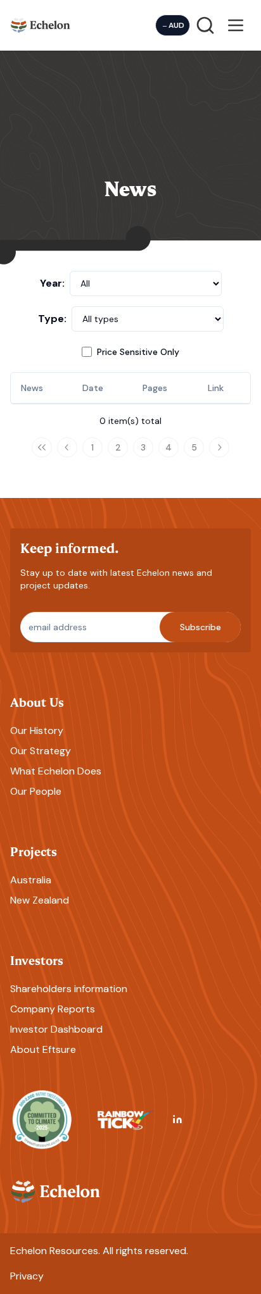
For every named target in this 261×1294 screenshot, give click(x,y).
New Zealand (39, 900)
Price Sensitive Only (138, 351)
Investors (36, 959)
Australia (30, 880)
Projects (33, 850)
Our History (36, 730)
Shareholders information (68, 988)
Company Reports (52, 1009)
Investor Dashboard (56, 1029)
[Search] (205, 25)
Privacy (27, 1276)
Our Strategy (40, 750)
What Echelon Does (55, 771)
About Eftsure (43, 1049)
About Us (37, 701)
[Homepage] (40, 25)
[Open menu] (235, 25)
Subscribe (200, 627)
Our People (35, 791)
